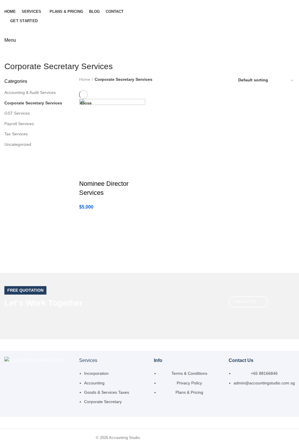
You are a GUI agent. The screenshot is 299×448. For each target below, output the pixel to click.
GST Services (17, 113)
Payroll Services (19, 123)
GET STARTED (24, 21)
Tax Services (16, 134)
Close (86, 103)
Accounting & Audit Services (30, 92)
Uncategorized (17, 144)
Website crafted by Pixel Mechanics (172, 437)
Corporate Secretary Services (33, 103)
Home (84, 79)
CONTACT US (245, 302)
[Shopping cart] (6, 32)
